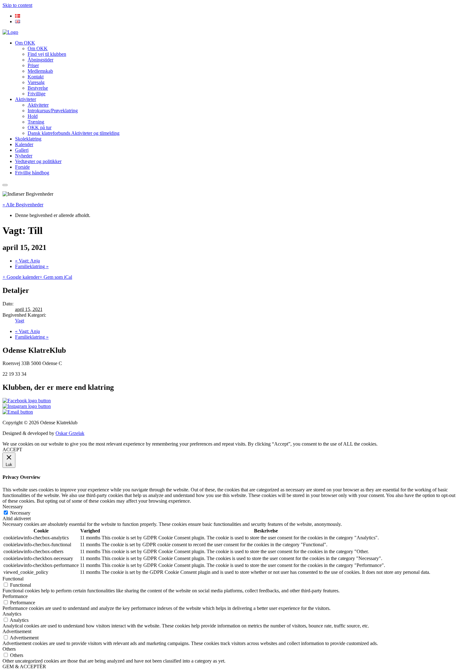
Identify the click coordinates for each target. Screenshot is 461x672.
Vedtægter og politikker (38, 161)
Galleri (22, 150)
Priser (33, 65)
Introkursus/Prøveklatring (53, 110)
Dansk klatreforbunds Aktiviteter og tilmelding (73, 133)
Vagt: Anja (27, 260)
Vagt (19, 320)
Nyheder (23, 155)
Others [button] (9, 649)
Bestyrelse (38, 88)
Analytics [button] (12, 613)
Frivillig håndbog (32, 172)
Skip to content (17, 5)
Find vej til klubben (47, 54)
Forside (22, 167)
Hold (33, 116)
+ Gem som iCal (56, 277)
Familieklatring (32, 266)
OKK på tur (39, 127)
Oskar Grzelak (70, 433)
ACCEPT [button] (12, 449)
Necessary (20, 513)
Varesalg (36, 82)
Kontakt (36, 76)
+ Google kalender (21, 277)
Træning (36, 121)
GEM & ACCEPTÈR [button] (24, 666)
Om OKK (25, 42)
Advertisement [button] (17, 631)
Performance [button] (15, 596)
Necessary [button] (13, 506)
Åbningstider (40, 59)
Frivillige (36, 93)
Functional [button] (13, 578)
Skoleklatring (28, 138)
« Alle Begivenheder (23, 204)
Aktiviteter (25, 99)
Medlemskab (40, 71)
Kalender (24, 144)
